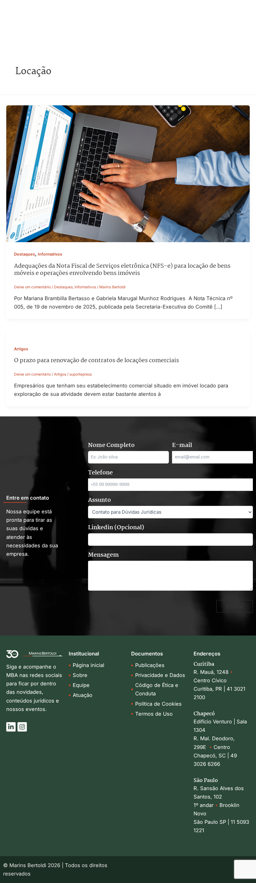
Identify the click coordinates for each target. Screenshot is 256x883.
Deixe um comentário (32, 287)
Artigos (21, 349)
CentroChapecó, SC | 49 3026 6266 (215, 755)
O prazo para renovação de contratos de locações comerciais (96, 360)
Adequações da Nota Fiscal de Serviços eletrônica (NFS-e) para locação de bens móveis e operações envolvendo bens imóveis (122, 269)
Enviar (234, 606)
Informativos (50, 254)
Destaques (24, 254)
